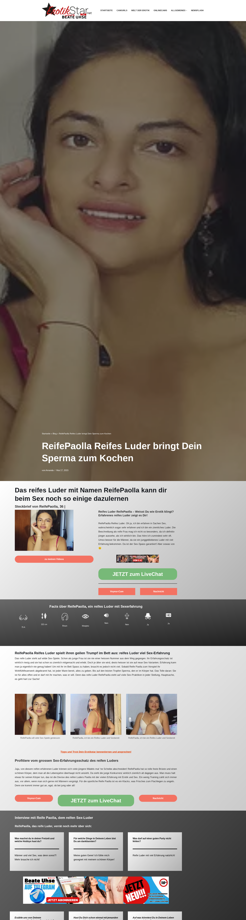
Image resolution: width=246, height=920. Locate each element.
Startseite (106, 10)
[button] (186, 10)
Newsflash (197, 10)
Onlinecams (160, 10)
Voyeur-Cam (116, 591)
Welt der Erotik (140, 10)
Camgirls (122, 10)
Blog (55, 433)
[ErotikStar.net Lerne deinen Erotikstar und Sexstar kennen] (67, 11)
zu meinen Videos (54, 559)
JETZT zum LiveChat (137, 574)
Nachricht (158, 591)
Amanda (50, 470)
